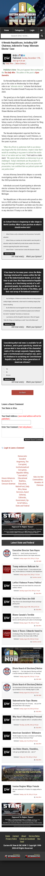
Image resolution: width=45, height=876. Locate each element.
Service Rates (34, 836)
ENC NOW (38, 561)
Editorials (22, 497)
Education (22, 484)
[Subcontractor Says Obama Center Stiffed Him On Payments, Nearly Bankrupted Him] (7, 703)
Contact (16, 836)
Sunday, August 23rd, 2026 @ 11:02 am (29, 574)
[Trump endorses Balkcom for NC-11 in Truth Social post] (7, 569)
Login (32, 30)
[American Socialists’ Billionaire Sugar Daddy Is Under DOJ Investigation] (7, 735)
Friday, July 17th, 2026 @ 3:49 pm (28, 757)
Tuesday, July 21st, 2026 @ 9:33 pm (28, 741)
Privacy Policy (11, 839)
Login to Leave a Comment (14, 448)
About (23, 836)
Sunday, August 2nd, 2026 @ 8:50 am (29, 709)
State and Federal (22, 506)
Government (20, 500)
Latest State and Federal (22, 542)
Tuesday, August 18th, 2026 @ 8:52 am (29, 607)
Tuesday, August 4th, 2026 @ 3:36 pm (29, 639)
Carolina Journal (36, 577)
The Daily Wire (9, 72)
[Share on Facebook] (22, 55)
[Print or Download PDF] (19, 55)
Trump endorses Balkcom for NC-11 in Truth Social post (26, 567)
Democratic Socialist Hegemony (21, 459)
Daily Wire (9, 63)
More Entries (20, 63)
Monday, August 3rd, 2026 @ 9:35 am (29, 692)
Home (6, 30)
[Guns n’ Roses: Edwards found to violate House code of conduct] (7, 634)
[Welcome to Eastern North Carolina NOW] (22, 13)
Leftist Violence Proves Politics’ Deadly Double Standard (27, 583)
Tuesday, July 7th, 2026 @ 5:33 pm (28, 794)
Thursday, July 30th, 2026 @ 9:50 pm (28, 725)
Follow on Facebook (27, 839)
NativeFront (20, 486)
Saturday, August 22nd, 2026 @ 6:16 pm (29, 591)
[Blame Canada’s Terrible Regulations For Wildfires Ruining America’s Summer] (7, 617)
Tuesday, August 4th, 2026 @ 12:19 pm (29, 676)
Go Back (22, 392)
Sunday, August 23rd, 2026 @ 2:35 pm (29, 558)
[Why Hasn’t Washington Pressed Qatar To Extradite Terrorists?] (7, 719)
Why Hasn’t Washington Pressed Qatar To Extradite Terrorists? (27, 718)
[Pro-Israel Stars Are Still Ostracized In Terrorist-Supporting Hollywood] (7, 601)
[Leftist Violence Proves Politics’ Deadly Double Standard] (7, 585)
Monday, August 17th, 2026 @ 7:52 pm (29, 623)
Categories (19, 30)
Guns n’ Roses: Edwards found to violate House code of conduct (27, 632)
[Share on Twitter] (24, 55)
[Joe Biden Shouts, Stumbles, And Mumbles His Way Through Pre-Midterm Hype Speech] (7, 751)
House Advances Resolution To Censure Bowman (8, 481)
